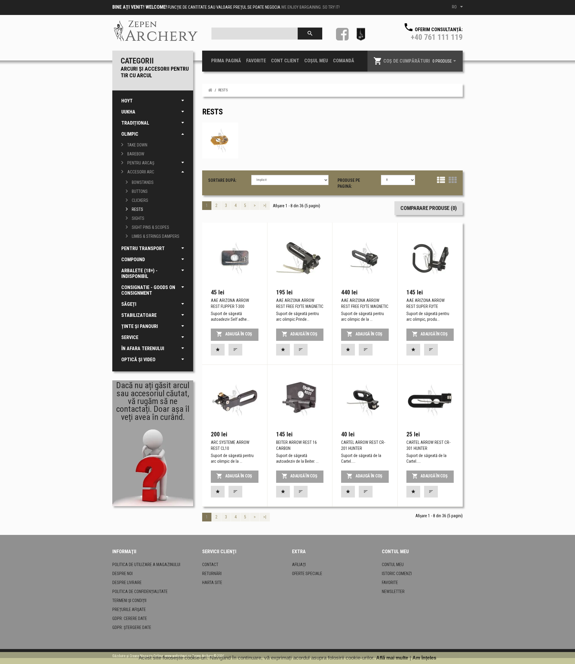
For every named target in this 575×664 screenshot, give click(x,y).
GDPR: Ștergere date (131, 627)
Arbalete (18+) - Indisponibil (139, 273)
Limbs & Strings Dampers (155, 236)
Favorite (390, 582)
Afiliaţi (299, 564)
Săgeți (128, 304)
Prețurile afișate (129, 609)
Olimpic (129, 134)
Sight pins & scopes (150, 227)
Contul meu (393, 564)
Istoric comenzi (397, 573)
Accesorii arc (140, 172)
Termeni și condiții (129, 600)
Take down (137, 145)
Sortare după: (222, 180)
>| (264, 205)
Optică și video (138, 359)
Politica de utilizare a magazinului (146, 564)
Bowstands (143, 182)
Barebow (135, 154)
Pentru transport (143, 248)
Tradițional (135, 123)
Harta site (212, 582)
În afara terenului (142, 348)
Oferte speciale (307, 573)
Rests (137, 209)
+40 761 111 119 (437, 37)
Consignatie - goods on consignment (148, 290)
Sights (138, 218)
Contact (210, 564)
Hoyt (127, 101)
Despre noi (122, 573)
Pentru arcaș (140, 163)
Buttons (140, 191)
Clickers (140, 200)
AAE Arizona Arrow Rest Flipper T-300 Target (230, 306)
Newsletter (393, 591)
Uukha (128, 112)
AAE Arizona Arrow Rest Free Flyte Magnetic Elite (364, 306)
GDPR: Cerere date (129, 618)
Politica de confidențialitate (140, 591)
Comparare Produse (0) (428, 208)
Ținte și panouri (139, 326)
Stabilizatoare (139, 315)
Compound (133, 259)
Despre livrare (127, 582)
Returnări (212, 573)
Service (129, 337)
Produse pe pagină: (349, 183)
